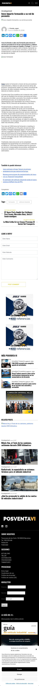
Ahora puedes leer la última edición (12, 619)
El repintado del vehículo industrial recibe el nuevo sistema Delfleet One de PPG (20, 181)
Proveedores (22, 371)
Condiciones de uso (7, 573)
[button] (36, 649)
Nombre (4, 593)
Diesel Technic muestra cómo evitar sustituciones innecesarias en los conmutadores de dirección (23, 375)
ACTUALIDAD (5, 553)
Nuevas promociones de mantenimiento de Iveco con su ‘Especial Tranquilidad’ (19, 176)
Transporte (22, 361)
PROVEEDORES (6, 560)
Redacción (4, 542)
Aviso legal (30, 683)
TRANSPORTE (5, 562)
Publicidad (4, 545)
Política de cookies (10, 683)
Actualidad (15, 361)
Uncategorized (6, 11)
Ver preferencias (19, 679)
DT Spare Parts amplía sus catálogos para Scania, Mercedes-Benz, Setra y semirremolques (18, 214)
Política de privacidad (21, 683)
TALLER (3, 556)
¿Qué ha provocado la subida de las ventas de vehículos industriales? (19, 497)
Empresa (4, 587)
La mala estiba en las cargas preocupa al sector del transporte (19, 223)
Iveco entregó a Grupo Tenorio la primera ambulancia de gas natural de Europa (17, 170)
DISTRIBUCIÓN (6, 558)
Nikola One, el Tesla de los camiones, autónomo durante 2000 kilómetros (16, 444)
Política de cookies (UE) (9, 577)
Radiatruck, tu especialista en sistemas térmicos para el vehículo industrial (17, 470)
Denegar (19, 674)
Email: (3, 599)
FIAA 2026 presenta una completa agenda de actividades (23, 364)
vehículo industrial (24, 202)
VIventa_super (14, 28)
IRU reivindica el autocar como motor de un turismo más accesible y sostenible (24, 385)
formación (12, 202)
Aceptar (19, 669)
